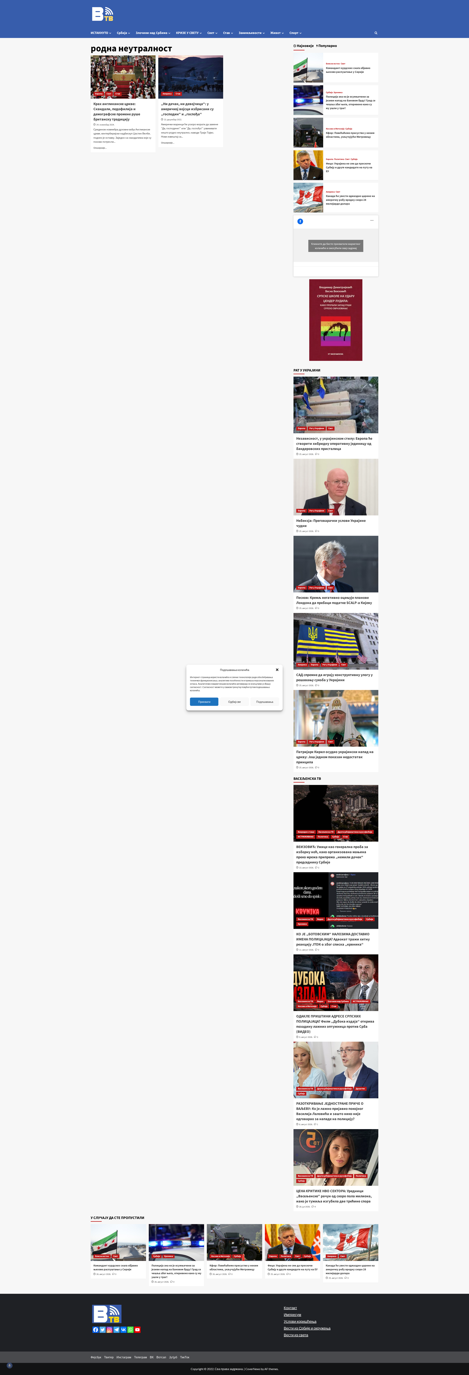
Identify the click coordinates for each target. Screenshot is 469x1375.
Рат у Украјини (316, 428)
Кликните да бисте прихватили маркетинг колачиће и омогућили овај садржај (335, 246)
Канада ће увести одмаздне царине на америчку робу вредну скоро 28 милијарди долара (350, 200)
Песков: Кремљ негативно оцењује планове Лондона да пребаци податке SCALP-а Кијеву (334, 600)
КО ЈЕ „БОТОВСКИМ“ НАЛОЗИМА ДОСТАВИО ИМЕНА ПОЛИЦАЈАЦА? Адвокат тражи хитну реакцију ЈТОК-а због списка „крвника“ (333, 939)
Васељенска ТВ (325, 832)
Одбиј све (234, 701)
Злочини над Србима (151, 33)
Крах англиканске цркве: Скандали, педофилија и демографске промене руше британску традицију (116, 111)
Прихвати (204, 701)
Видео (320, 919)
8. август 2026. (306, 1124)
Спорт (293, 33)
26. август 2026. (103, 1274)
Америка (167, 93)
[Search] (376, 33)
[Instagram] (109, 1330)
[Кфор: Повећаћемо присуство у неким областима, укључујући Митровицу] (308, 132)
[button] (277, 669)
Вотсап (161, 1357)
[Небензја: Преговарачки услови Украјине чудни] (335, 487)
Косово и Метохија (335, 128)
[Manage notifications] (9, 1365)
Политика (339, 159)
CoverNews (252, 1369)
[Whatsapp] (130, 1330)
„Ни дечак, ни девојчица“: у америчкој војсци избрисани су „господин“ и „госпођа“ (187, 109)
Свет (210, 33)
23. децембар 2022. (173, 119)
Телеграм (140, 1357)
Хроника (338, 92)
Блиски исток (333, 63)
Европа (98, 93)
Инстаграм (124, 1357)
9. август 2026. (306, 1037)
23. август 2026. (306, 867)
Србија (122, 33)
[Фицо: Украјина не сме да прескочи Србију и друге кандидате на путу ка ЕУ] (308, 164)
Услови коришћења (300, 1321)
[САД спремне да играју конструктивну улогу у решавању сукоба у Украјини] (335, 641)
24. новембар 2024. (105, 124)
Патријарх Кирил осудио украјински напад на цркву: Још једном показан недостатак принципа (335, 757)
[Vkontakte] (123, 1330)
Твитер (109, 1357)
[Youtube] (137, 1330)
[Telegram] (116, 1330)
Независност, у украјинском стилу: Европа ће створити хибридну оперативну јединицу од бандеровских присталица (334, 443)
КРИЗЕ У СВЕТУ (187, 33)
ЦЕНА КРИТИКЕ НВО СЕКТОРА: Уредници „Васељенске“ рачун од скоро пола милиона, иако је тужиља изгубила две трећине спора (334, 1196)
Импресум (292, 1314)
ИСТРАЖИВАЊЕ (306, 836)
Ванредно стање (306, 832)
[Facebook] (96, 1330)
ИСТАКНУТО (99, 33)
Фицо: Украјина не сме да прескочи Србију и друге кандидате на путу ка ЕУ (349, 167)
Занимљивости (250, 33)
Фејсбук (96, 1357)
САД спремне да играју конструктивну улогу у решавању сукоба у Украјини (334, 677)
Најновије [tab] (305, 45)
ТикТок (184, 1357)
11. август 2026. (306, 949)
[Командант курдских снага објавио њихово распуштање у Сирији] (308, 67)
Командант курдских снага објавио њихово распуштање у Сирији (348, 70)
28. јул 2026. (304, 1206)
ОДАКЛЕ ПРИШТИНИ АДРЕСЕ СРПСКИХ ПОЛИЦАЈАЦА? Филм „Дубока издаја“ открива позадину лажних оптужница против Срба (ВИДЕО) (335, 1024)
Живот (275, 33)
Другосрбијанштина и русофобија (355, 832)
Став (226, 33)
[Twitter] (102, 1330)
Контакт (290, 1308)
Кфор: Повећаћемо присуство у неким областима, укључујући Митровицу (350, 135)
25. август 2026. (306, 454)
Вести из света (296, 1335)
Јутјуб (173, 1357)
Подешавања (264, 701)
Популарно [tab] (327, 45)
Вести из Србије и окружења (307, 1328)
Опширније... (100, 148)
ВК (152, 1357)
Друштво (360, 1088)
